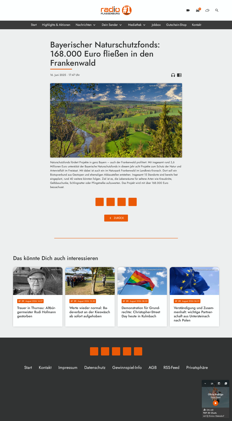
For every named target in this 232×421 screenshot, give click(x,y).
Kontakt (196, 25)
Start (34, 25)
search (217, 10)
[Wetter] (207, 10)
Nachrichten (84, 25)
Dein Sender (110, 25)
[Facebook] (23, 10)
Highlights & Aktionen (56, 25)
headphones (173, 75)
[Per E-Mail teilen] (132, 202)
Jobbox (156, 25)
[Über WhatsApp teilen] (121, 202)
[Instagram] (30, 10)
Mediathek (135, 25)
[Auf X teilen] (110, 202)
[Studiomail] (37, 10)
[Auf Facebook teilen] (99, 202)
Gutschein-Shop (176, 25)
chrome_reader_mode (179, 75)
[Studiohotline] (44, 10)
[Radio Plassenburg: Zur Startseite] (116, 10)
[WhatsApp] (16, 10)
